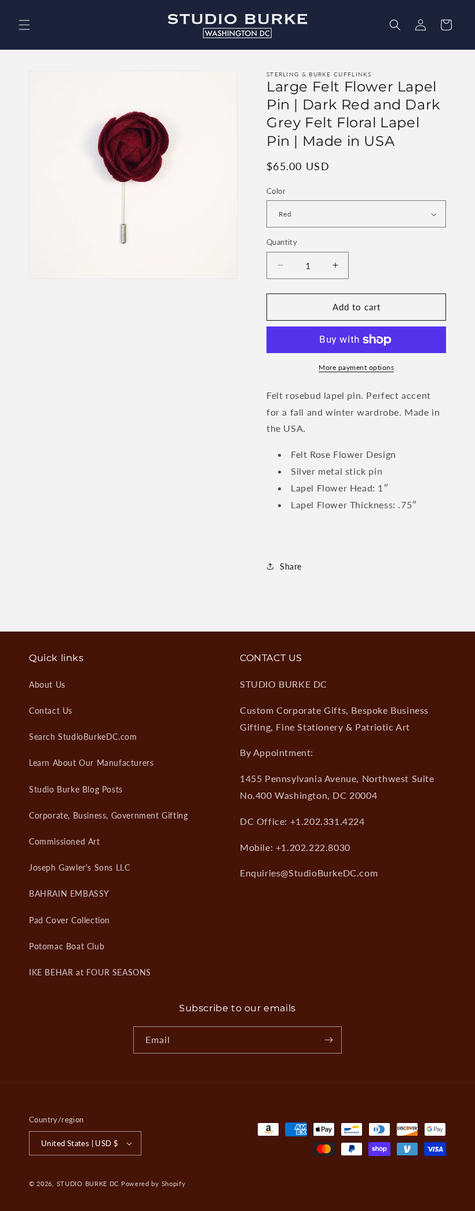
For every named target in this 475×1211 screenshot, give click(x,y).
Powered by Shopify (153, 1183)
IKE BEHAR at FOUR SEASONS (90, 972)
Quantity (281, 242)
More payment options (356, 367)
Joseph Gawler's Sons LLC (79, 867)
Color (276, 191)
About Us (47, 684)
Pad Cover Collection (69, 920)
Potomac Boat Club (66, 946)
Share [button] (291, 566)
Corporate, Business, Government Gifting (108, 815)
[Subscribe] (328, 1040)
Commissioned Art (64, 841)
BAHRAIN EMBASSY (69, 893)
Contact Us (50, 710)
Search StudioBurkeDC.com (83, 737)
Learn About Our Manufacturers (91, 763)
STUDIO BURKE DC (88, 1183)
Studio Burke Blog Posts (76, 789)
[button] (24, 25)
